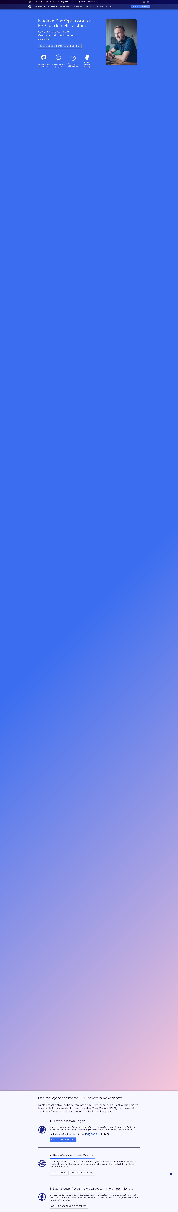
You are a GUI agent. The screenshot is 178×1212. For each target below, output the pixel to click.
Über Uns (88, 6)
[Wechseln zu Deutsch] (144, 1)
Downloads (77, 6)
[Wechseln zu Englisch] (147, 1)
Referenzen (64, 6)
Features (51, 6)
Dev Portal (101, 6)
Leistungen (38, 6)
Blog (112, 6)
